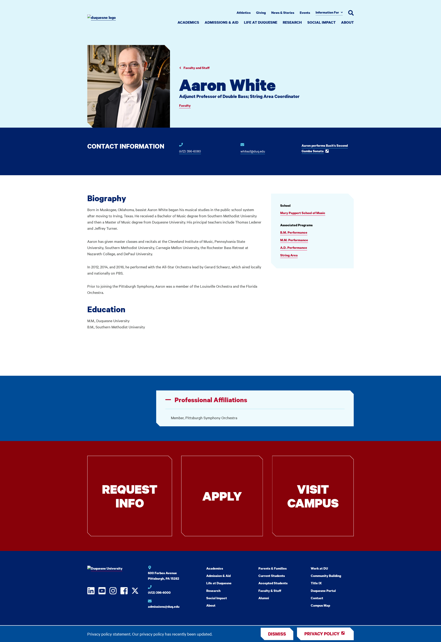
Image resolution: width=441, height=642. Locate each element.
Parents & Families (272, 568)
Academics (188, 22)
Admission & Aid (218, 575)
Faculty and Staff (196, 68)
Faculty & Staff (269, 590)
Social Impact (321, 22)
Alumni (263, 598)
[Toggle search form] (351, 13)
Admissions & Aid (221, 22)
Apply (222, 496)
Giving (261, 12)
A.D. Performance (293, 247)
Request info (129, 496)
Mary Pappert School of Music (302, 213)
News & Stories (282, 12)
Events (305, 12)
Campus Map (320, 605)
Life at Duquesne (260, 22)
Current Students (271, 575)
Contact (317, 598)
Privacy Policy (321, 633)
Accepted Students (273, 583)
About (347, 22)
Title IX (316, 583)
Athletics (244, 12)
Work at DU (319, 568)
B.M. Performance (293, 232)
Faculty (185, 105)
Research (292, 22)
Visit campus (313, 496)
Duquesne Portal (323, 590)
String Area (289, 255)
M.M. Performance (294, 240)
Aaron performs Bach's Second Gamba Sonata (325, 148)
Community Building (326, 575)
